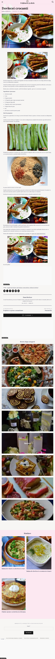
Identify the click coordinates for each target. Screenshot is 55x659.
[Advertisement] (27, 275)
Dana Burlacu (6, 11)
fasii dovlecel (19, 287)
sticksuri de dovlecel (34, 287)
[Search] (53, 2)
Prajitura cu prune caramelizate (13, 310)
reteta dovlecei (26, 287)
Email (28, 626)
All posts (24, 303)
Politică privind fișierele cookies (14, 638)
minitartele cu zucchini (24, 233)
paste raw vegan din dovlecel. (38, 233)
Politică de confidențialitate (31, 638)
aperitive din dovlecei (11, 287)
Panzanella (48, 310)
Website (31, 303)
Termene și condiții (44, 638)
